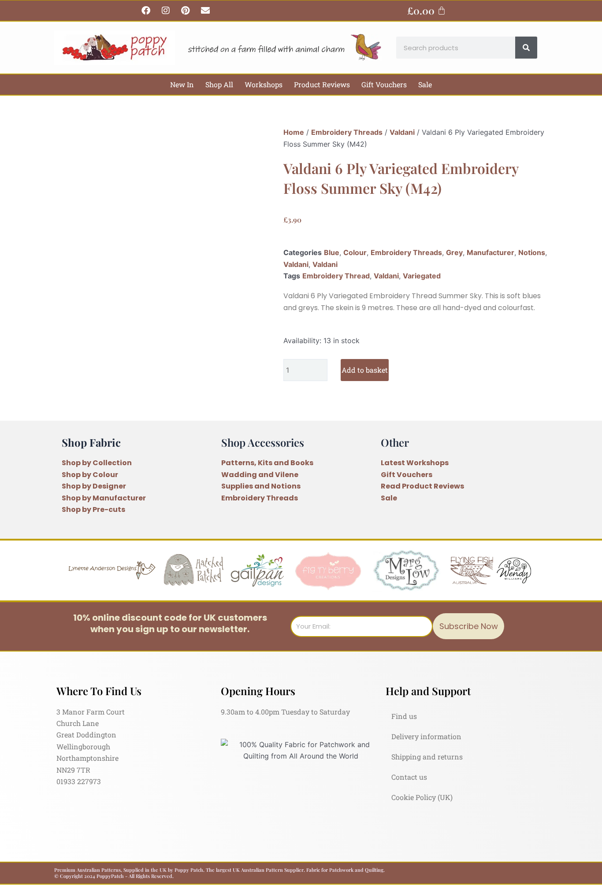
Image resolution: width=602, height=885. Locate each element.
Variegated (422, 275)
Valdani (402, 132)
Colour (355, 252)
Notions (531, 252)
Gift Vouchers (384, 84)
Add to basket (365, 369)
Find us (404, 716)
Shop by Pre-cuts (93, 509)
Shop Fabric (91, 442)
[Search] (526, 48)
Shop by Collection (97, 463)
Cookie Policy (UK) (422, 797)
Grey (454, 252)
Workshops (263, 84)
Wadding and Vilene (259, 475)
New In (182, 84)
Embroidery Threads (347, 132)
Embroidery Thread (336, 275)
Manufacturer (490, 252)
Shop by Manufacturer (104, 498)
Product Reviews (322, 84)
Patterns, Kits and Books (267, 463)
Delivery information (426, 736)
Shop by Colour (90, 475)
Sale (425, 84)
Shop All (219, 84)
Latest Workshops (415, 463)
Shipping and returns (427, 756)
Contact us (409, 776)
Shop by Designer (94, 486)
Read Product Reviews (422, 486)
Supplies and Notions (261, 486)
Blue (331, 252)
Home (293, 132)
